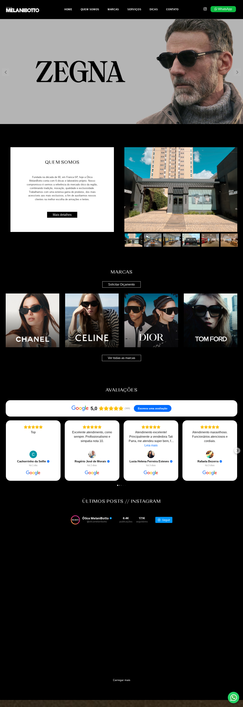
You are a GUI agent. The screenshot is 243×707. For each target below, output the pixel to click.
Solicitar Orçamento (121, 284)
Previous (5, 72)
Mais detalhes (62, 214)
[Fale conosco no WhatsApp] (233, 697)
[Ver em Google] (33, 454)
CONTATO (172, 9)
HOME (68, 9)
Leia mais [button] (151, 445)
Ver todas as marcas (121, 358)
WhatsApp (224, 9)
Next (237, 72)
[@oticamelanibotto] (75, 520)
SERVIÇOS (134, 9)
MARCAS (113, 9)
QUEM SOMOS (90, 9)
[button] (6, 451)
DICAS (154, 9)
